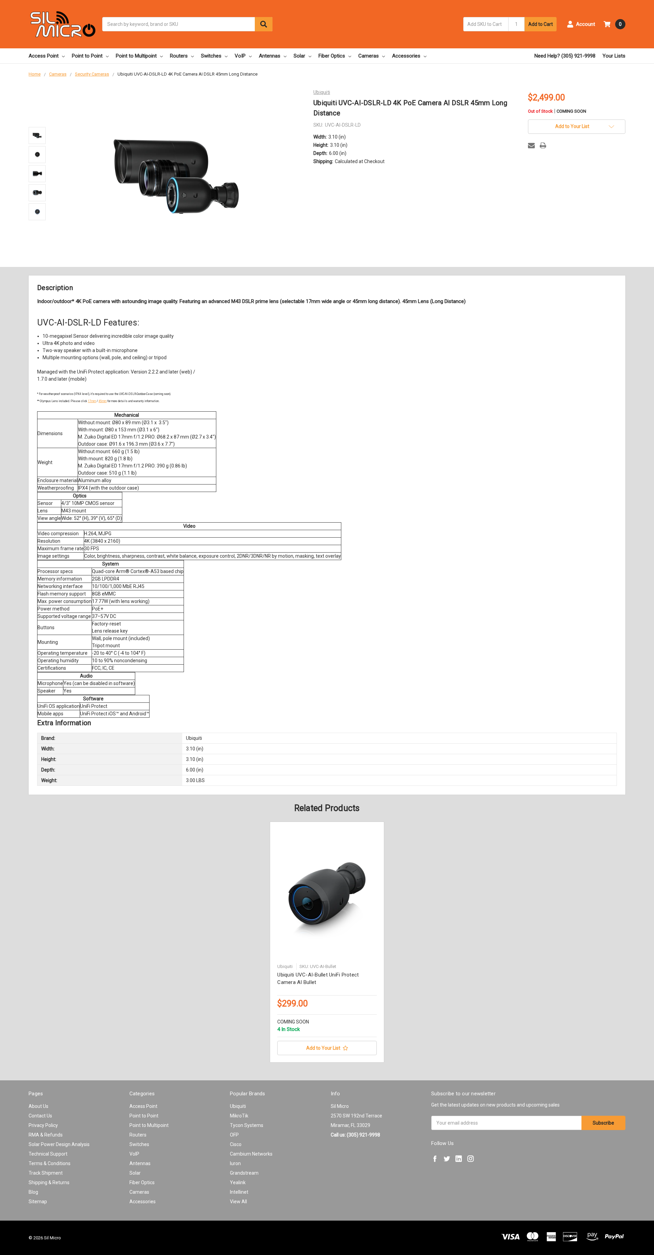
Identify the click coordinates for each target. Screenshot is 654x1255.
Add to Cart (540, 24)
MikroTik (239, 1115)
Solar (299, 56)
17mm (92, 401)
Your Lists (614, 56)
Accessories (406, 56)
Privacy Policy (43, 1125)
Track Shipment (46, 1173)
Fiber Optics (331, 56)
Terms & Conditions (50, 1163)
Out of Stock (557, 111)
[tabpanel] (327, 942)
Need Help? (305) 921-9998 (564, 56)
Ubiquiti (238, 1106)
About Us (38, 1106)
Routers (179, 56)
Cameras (368, 56)
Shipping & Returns (49, 1182)
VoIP (240, 56)
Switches (211, 56)
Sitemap (38, 1201)
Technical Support (48, 1154)
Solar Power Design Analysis (59, 1144)
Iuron (235, 1163)
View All (238, 1201)
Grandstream (244, 1173)
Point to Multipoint (136, 56)
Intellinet (239, 1192)
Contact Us (40, 1115)
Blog (33, 1192)
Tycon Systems (246, 1125)
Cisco (236, 1144)
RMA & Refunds (46, 1135)
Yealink (238, 1182)
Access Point (44, 56)
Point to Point (87, 56)
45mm (102, 401)
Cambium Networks (251, 1154)
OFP (234, 1135)
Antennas (269, 56)
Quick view (327, 894)
